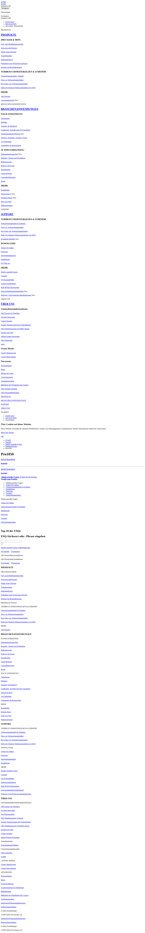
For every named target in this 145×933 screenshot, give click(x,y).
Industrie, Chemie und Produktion (13, 158)
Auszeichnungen (7, 377)
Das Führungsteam (7, 814)
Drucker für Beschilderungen (11, 67)
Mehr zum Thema (7, 433)
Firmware (4, 252)
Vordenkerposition (7, 381)
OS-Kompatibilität (7, 280)
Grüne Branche (6, 173)
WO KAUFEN (11, 24)
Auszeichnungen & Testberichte (12, 888)
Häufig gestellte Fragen (9, 272)
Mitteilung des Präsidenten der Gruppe (14, 385)
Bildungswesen (6, 162)
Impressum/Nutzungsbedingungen (13, 903)
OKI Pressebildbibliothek (10, 393)
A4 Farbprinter (6, 142)
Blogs (3, 370)
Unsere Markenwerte (8, 353)
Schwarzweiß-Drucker (9, 48)
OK (2, 436)
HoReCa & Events (7, 166)
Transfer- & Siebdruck (9, 126)
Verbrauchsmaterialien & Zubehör (13, 224)
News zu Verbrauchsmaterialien (12, 80)
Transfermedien (6, 56)
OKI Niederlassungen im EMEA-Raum (15, 329)
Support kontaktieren (8, 284)
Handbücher (5, 259)
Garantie (4, 276)
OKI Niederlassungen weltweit (12, 818)
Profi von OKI (6, 202)
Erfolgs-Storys (6, 194)
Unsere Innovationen (8, 357)
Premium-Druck (6, 198)
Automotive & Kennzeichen (11, 145)
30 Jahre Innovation (8, 317)
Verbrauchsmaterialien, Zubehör (12, 76)
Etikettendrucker (7, 60)
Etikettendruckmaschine (9, 154)
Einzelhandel (5, 170)
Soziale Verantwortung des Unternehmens (16, 325)
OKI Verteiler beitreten (9, 389)
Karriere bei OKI (7, 333)
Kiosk (3, 181)
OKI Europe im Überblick (10, 313)
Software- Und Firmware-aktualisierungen (16, 295)
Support (8, 442)
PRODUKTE (8, 34)
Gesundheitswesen (7, 666)
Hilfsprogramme (7, 205)
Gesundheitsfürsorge (8, 177)
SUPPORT (7, 214)
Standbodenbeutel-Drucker (10, 134)
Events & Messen (7, 884)
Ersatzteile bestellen (8, 239)
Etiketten (4, 122)
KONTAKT (9, 22)
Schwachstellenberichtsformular (12, 291)
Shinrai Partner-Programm (10, 336)
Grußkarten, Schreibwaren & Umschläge (15, 130)
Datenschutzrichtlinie (8, 907)
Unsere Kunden (6, 321)
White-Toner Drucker (8, 52)
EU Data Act (5, 263)
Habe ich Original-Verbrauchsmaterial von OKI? (18, 88)
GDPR (3, 857)
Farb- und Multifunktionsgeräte (12, 44)
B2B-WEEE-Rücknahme (10, 287)
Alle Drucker (5, 96)
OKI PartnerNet (6, 340)
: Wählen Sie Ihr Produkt (19, 477)
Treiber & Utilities (7, 248)
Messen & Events (7, 373)
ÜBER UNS (7, 303)
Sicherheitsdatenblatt (8, 256)
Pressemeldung (6, 366)
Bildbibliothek (6, 891)
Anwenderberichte (7, 100)
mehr (3, 344)
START (8, 440)
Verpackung (5, 118)
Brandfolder (5, 190)
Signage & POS (6, 693)
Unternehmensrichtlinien (9, 845)
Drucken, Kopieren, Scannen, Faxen (14, 138)
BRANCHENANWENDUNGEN (19, 109)
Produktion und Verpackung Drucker (14, 63)
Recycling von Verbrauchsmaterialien (14, 84)
